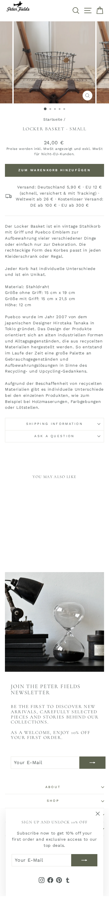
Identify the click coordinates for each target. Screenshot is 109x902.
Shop (53, 801)
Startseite (52, 119)
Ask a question (54, 436)
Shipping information (54, 424)
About (53, 787)
